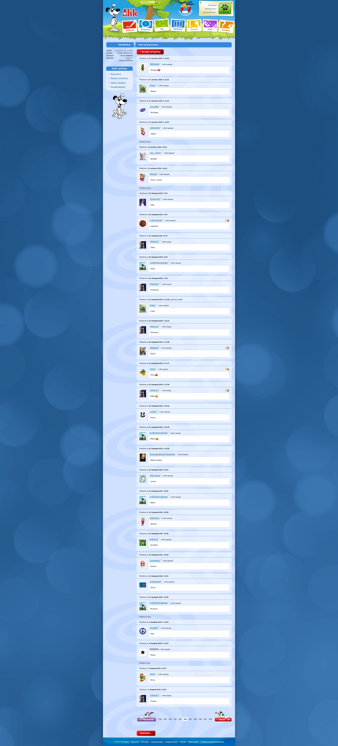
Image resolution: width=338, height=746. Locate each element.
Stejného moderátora (119, 78)
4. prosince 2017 (121, 50)
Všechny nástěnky (118, 83)
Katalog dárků (193, 742)
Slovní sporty (116, 74)
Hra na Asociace (148, 44)
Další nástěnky (119, 68)
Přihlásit (225, 12)
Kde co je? (135, 742)
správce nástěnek (125, 61)
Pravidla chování (172, 742)
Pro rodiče (145, 742)
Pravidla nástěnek (118, 87)
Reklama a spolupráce (212, 742)
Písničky (183, 742)
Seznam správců (157, 742)
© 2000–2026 (121, 742)
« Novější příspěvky (150, 52)
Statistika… (146, 733)
